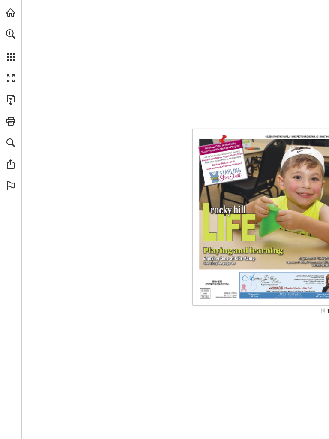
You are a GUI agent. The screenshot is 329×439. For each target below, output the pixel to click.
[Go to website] (314, 283)
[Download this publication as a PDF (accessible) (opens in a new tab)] (10, 100)
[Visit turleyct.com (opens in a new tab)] (10, 12)
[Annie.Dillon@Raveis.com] (313, 281)
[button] (10, 34)
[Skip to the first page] (323, 310)
